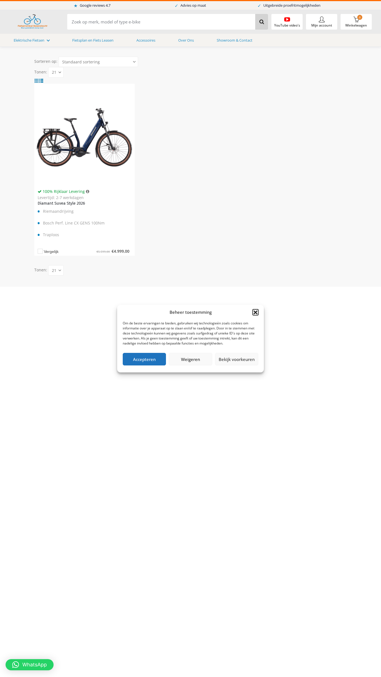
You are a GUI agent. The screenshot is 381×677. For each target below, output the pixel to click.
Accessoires (145, 40)
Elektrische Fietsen (29, 40)
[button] (255, 312)
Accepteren (144, 359)
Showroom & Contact (234, 40)
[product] (84, 134)
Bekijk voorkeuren (237, 359)
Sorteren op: (45, 61)
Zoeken (261, 22)
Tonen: (40, 72)
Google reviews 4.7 (92, 5)
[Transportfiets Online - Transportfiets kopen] (32, 22)
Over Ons (186, 40)
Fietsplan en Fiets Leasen (93, 40)
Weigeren (190, 359)
